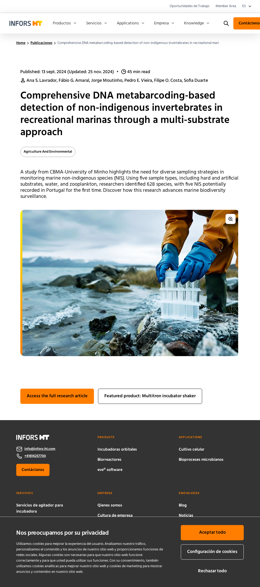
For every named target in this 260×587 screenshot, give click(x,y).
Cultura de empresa (115, 515)
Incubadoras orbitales (117, 449)
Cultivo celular (191, 449)
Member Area (226, 6)
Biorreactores (109, 459)
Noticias (186, 515)
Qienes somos (110, 505)
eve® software (110, 470)
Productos (62, 23)
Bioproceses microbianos (201, 459)
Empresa (161, 23)
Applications (128, 23)
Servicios (94, 23)
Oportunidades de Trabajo (189, 6)
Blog (183, 505)
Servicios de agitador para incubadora (39, 508)
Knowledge (194, 23)
